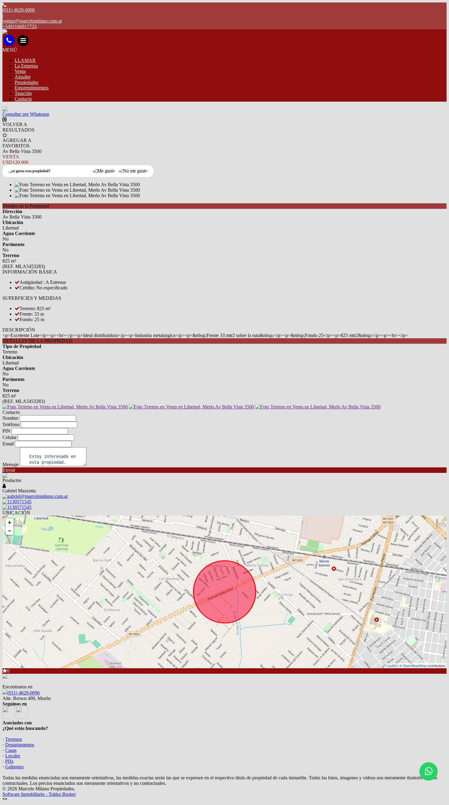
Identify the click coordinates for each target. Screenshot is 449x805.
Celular (9, 437)
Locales (12, 755)
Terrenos (13, 739)
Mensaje (10, 464)
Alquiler (23, 76)
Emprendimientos (32, 87)
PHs (9, 761)
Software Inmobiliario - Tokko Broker (39, 794)
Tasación (23, 93)
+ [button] (9, 522)
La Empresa (26, 65)
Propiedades (26, 82)
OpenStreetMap (414, 665)
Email (8, 443)
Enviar (8, 470)
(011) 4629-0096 (23, 692)
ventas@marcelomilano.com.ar (32, 21)
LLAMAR (25, 60)
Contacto (23, 98)
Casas (10, 750)
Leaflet (392, 665)
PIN (6, 430)
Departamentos (19, 744)
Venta (20, 71)
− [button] (9, 531)
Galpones (14, 766)
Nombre (10, 418)
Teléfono (11, 424)
